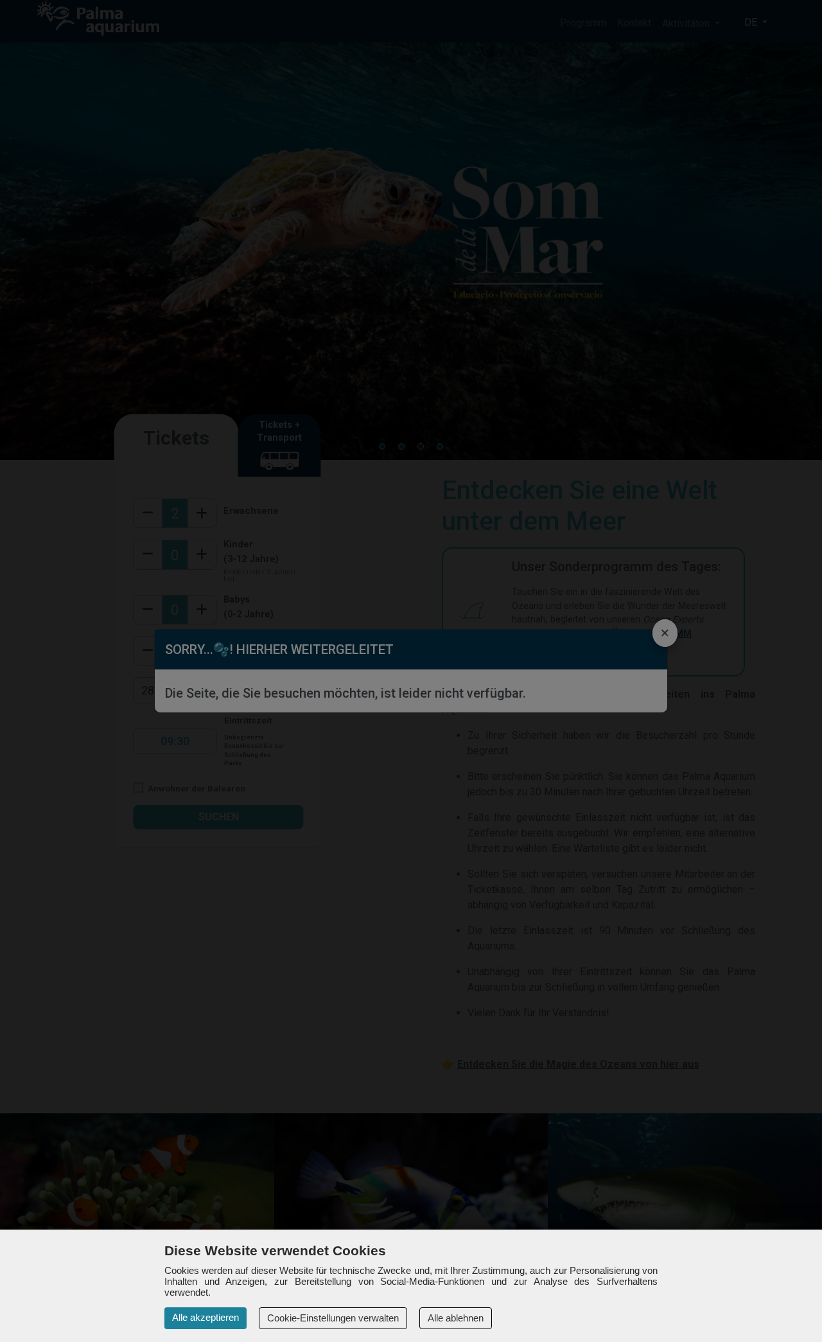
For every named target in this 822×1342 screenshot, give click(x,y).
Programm (583, 23)
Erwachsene (251, 511)
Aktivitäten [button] (687, 23)
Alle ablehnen (456, 1317)
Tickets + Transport (279, 431)
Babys (236, 600)
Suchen (218, 817)
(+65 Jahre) (249, 655)
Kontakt (634, 23)
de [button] (752, 22)
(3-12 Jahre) (251, 559)
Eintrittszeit (248, 720)
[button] (382, 446)
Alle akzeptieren (205, 1317)
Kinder (238, 544)
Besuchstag (249, 690)
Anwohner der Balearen (195, 788)
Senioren (244, 641)
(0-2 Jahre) (248, 614)
